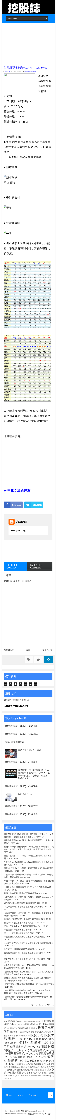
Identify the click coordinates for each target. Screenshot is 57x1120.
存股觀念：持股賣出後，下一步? (18, 930)
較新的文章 (9, 650)
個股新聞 (20, 1064)
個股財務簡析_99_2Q (30, 71)
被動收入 (10, 1070)
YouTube (6, 1078)
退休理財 (12, 1067)
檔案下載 (31, 1073)
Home (9, 1095)
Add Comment (17, 71)
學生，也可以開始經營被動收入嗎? (19, 933)
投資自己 (22, 1028)
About (20, 1095)
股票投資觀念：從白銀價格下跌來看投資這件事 (24, 953)
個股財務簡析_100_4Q (22, 1046)
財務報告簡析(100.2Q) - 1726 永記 (21, 734)
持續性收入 (23, 1036)
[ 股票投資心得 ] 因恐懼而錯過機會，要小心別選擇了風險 (29, 984)
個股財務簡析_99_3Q (29, 1058)
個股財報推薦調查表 (14, 742)
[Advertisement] (28, 44)
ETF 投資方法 (23, 1075)
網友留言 (16, 1072)
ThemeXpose (10, 1114)
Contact (32, 1095)
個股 (33, 1035)
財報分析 (40, 1064)
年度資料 (50, 1024)
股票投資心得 (45, 1032)
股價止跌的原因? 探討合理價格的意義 (20, 893)
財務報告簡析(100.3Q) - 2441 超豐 (21, 762)
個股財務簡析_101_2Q (42, 1050)
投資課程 (13, 1032)
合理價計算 (18, 1024)
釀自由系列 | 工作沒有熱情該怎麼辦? (20, 903)
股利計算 (34, 1032)
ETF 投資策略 (36, 1075)
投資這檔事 (46, 1027)
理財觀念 (41, 1067)
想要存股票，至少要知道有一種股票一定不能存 (25, 959)
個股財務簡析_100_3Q (36, 1042)
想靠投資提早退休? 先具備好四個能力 (20, 926)
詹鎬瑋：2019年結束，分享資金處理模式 (22, 919)
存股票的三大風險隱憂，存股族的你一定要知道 (24, 937)
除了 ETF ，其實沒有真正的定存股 (19, 949)
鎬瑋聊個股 (42, 1073)
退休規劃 (22, 1067)
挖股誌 (24, 1111)
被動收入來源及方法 (25, 1070)
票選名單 (50, 1067)
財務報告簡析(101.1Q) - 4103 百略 (21, 786)
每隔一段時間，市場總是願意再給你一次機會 (23, 907)
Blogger (48, 1114)
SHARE (16, 504)
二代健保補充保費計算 (31, 1021)
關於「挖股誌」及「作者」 (30, 750)
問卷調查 (31, 1067)
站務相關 (29, 1064)
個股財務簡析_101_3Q (21, 1053)
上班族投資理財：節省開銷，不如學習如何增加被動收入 (28, 943)
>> (53, 1005)
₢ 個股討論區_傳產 (12, 1021)
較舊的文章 (47, 650)
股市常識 (24, 1032)
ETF (12, 1076)
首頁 (28, 650)
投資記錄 (32, 1028)
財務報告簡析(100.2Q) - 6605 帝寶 (21, 806)
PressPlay (47, 1076)
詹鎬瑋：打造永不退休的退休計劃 (18, 923)
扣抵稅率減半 (11, 1028)
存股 (38, 1024)
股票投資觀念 (10, 1036)
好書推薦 (29, 1024)
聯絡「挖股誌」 (25, 794)
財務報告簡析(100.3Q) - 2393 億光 (21, 814)
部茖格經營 (40, 1070)
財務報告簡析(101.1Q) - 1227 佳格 (21, 726)
